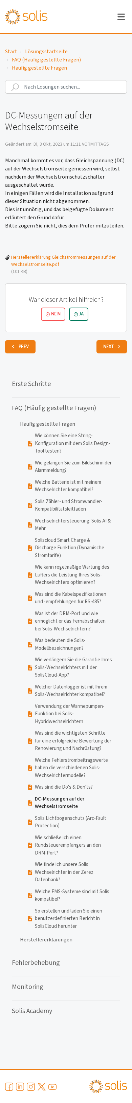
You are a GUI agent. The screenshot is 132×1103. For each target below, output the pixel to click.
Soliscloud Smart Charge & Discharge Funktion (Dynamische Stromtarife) (69, 548)
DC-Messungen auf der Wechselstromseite (59, 802)
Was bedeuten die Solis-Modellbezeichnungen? (60, 644)
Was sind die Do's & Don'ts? (64, 787)
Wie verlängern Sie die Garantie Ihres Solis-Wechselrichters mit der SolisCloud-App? (73, 667)
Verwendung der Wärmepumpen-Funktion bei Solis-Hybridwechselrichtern (70, 714)
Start (11, 51)
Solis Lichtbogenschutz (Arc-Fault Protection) (70, 822)
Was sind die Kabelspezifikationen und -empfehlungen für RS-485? (70, 598)
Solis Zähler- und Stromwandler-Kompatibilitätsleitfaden (69, 505)
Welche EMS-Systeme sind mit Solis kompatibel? (72, 895)
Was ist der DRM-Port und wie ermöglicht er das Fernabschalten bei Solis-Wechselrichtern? (70, 621)
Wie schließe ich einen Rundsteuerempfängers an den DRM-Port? (68, 845)
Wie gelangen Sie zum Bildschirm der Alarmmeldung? (73, 466)
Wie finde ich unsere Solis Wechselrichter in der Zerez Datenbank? (64, 872)
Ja (81, 314)
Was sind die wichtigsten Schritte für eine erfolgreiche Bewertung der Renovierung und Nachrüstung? (73, 741)
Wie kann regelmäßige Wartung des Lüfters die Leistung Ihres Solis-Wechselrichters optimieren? (72, 575)
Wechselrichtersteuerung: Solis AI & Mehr (73, 524)
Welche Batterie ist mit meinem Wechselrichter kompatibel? (68, 486)
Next (108, 347)
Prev (24, 347)
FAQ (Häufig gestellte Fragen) (46, 59)
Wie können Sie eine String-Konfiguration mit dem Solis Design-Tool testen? (72, 443)
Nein (56, 314)
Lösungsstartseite (46, 51)
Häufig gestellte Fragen (39, 68)
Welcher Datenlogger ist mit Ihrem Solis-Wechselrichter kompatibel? (71, 690)
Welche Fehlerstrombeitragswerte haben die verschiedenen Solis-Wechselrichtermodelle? (71, 768)
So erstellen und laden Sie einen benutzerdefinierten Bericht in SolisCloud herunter (68, 918)
